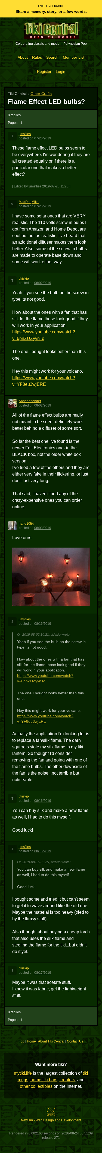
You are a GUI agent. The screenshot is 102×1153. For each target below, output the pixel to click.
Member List (73, 57)
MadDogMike (29, 202)
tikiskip (24, 278)
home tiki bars (43, 1079)
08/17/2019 (42, 973)
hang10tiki (26, 523)
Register (44, 71)
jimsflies (25, 134)
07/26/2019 (42, 138)
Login (60, 71)
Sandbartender (30, 401)
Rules (37, 57)
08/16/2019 (42, 624)
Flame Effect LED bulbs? (46, 101)
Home (31, 1041)
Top (21, 1041)
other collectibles (36, 1086)
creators (67, 1079)
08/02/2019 (42, 283)
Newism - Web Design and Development (51, 1120)
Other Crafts (41, 93)
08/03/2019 (42, 528)
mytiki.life (23, 1073)
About (23, 57)
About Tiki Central (51, 1041)
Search (52, 57)
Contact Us (75, 1041)
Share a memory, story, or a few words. (51, 11)
